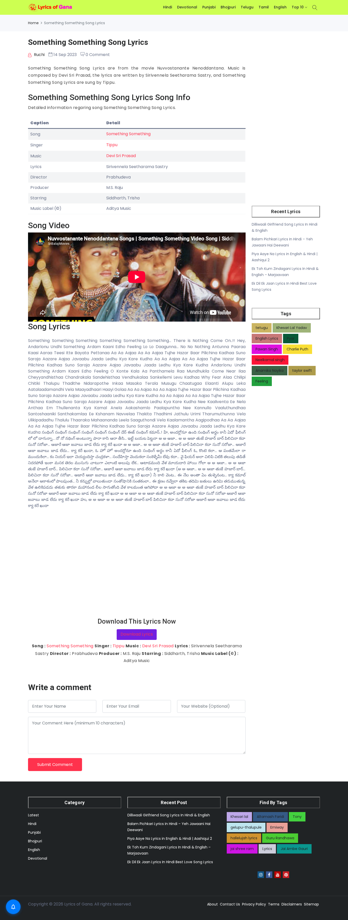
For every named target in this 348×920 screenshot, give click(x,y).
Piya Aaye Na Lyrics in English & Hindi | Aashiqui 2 (169, 838)
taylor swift (302, 370)
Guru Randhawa (280, 838)
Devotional (187, 7)
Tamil (264, 7)
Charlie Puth (297, 349)
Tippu (111, 145)
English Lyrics (267, 338)
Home (33, 22)
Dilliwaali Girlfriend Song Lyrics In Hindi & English (168, 815)
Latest (33, 815)
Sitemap (311, 904)
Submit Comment (55, 764)
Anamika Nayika (270, 370)
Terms (273, 904)
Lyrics (267, 848)
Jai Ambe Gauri (294, 848)
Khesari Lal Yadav (291, 327)
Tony (297, 816)
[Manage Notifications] (13, 907)
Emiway (277, 827)
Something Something (128, 134)
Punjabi (209, 7)
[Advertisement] (137, 563)
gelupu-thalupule (246, 827)
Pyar (291, 338)
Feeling (262, 381)
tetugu (262, 327)
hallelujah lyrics (244, 838)
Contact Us (230, 904)
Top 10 (298, 7)
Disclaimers (292, 904)
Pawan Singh (267, 349)
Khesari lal (239, 816)
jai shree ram (242, 848)
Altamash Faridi (270, 816)
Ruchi (39, 55)
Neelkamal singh (270, 359)
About (212, 904)
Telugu (247, 7)
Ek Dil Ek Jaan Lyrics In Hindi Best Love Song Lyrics (170, 861)
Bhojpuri (228, 7)
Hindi (167, 7)
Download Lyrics (137, 634)
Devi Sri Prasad (121, 156)
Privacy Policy (254, 904)
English (280, 7)
